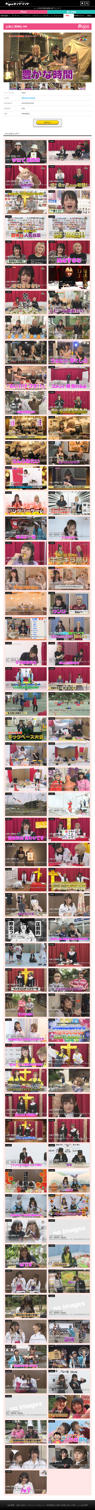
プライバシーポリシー (36, 1505)
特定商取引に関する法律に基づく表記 (61, 1505)
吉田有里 (32, 98)
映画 (89, 16)
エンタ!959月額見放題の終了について (47, 8)
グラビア (36, 16)
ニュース (26, 16)
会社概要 (10, 1505)
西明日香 (25, 98)
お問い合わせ (21, 1505)
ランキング (15, 16)
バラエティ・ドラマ (47, 16)
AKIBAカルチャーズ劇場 (79, 16)
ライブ (58, 16)
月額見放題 (5, 16)
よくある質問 (82, 1505)
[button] (89, 34)
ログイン (47, 122)
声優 (69, 16)
